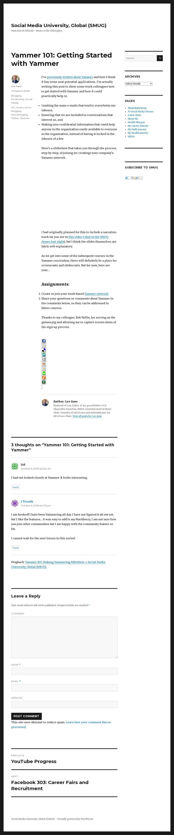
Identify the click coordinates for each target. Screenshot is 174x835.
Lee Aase (16, 86)
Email (16, 681)
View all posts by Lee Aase (87, 416)
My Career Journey (138, 125)
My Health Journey (138, 133)
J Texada (27, 501)
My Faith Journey (137, 129)
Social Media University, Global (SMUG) (58, 25)
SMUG (131, 136)
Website (16, 698)
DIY (13, 107)
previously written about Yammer (70, 77)
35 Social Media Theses (140, 111)
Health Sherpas (136, 122)
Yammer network (96, 293)
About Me (133, 118)
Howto (20, 107)
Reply (16, 487)
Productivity (17, 99)
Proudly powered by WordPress (75, 819)
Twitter (15, 118)
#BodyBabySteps (137, 108)
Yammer (24, 118)
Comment (17, 613)
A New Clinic (134, 115)
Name (16, 664)
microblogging (19, 114)
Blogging (16, 95)
